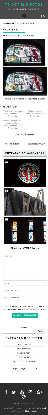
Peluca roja (24, 357)
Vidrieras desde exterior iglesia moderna (13, 121)
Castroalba (29, 35)
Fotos (20, 134)
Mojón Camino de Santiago (24, 361)
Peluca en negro (24, 353)
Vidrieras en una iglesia (12, 111)
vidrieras (30, 134)
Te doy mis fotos (24, 5)
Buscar (24, 327)
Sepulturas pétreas (36, 144)
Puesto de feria (12, 144)
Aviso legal (41, 408)
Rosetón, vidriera (35, 111)
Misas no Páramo (24, 344)
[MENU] (24, 16)
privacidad (24, 411)
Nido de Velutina (24, 348)
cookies (34, 411)
